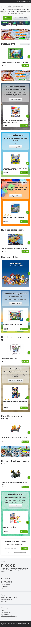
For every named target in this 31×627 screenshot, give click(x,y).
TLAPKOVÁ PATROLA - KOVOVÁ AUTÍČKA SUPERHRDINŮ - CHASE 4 (15, 169)
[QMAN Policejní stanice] (15, 451)
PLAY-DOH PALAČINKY (10, 527)
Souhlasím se (17, 552)
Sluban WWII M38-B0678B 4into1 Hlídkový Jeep (14, 483)
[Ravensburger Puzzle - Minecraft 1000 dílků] (15, 53)
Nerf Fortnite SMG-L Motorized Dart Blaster (15, 248)
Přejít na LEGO (15, 196)
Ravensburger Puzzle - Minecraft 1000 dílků (15, 62)
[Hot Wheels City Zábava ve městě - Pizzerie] (15, 428)
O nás (2, 610)
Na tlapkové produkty (15, 147)
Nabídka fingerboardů (15, 99)
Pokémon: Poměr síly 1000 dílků (12, 324)
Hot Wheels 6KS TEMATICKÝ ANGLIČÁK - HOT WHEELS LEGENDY (15, 122)
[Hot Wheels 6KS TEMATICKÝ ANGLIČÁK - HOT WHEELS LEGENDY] (15, 112)
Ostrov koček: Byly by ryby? (10, 358)
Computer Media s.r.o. (16, 623)
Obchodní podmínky (6, 612)
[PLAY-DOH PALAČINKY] (15, 518)
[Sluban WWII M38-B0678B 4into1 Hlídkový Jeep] (15, 473)
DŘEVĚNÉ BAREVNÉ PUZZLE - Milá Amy (15, 401)
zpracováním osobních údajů (20, 552)
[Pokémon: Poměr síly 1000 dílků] (15, 315)
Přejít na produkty (15, 303)
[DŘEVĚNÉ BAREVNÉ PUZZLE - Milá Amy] (15, 392)
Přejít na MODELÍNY (15, 506)
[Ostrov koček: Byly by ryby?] (15, 349)
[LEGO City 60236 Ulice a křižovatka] (15, 208)
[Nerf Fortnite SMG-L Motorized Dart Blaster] (15, 239)
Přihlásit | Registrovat (24, 1)
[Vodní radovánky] (15, 34)
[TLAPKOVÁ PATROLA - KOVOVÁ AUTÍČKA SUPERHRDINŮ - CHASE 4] (15, 159)
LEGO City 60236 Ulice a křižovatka (13, 217)
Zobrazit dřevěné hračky (15, 380)
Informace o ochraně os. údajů (8, 616)
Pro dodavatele (5, 618)
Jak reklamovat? (5, 614)
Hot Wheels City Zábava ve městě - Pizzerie (14, 437)
